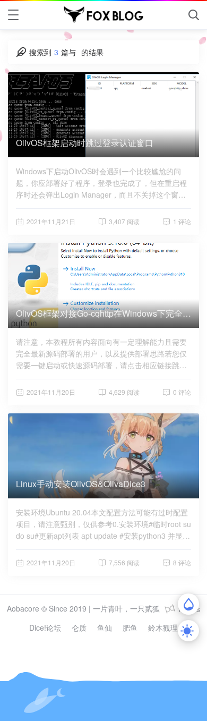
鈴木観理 (163, 627)
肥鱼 (130, 627)
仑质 (79, 627)
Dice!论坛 (45, 627)
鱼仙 (104, 627)
